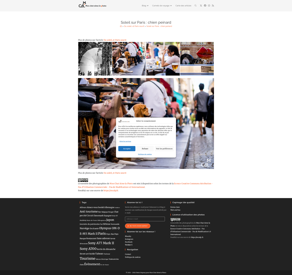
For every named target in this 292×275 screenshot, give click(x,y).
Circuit (90, 215)
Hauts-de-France (92, 220)
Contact (128, 254)
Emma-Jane (175, 207)
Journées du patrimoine (90, 224)
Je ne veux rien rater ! (137, 226)
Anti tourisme (89, 211)
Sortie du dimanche (106, 249)
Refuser (145, 148)
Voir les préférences (164, 148)
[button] (95, 59)
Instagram (129, 239)
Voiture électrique (102, 259)
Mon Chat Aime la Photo (121, 183)
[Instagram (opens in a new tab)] (209, 5)
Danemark (98, 215)
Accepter (127, 148)
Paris (102, 234)
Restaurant (91, 238)
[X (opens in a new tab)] (201, 5)
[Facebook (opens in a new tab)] (205, 5)
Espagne (107, 216)
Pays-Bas (110, 234)
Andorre (117, 207)
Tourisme (87, 258)
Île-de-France (104, 265)
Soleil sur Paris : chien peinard (159, 26)
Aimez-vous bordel (95, 207)
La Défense (105, 224)
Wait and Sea (175, 210)
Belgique (105, 212)
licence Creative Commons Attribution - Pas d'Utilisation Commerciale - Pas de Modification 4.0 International (190, 231)
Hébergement (102, 220)
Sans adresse (103, 238)
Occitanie (94, 228)
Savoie (112, 239)
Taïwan (99, 253)
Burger (111, 212)
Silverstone (84, 243)
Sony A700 (88, 249)
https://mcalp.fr (111, 190)
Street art (84, 253)
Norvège (84, 228)
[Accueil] (121, 26)
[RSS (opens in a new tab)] (213, 5)
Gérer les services (125, 141)
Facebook (128, 242)
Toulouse (107, 254)
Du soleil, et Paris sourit (115, 40)
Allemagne (109, 207)
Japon (110, 220)
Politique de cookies (145, 154)
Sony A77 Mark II (101, 243)
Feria (113, 216)
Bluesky (128, 236)
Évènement (92, 264)
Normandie (115, 224)
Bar (99, 212)
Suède (92, 253)
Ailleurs (83, 207)
